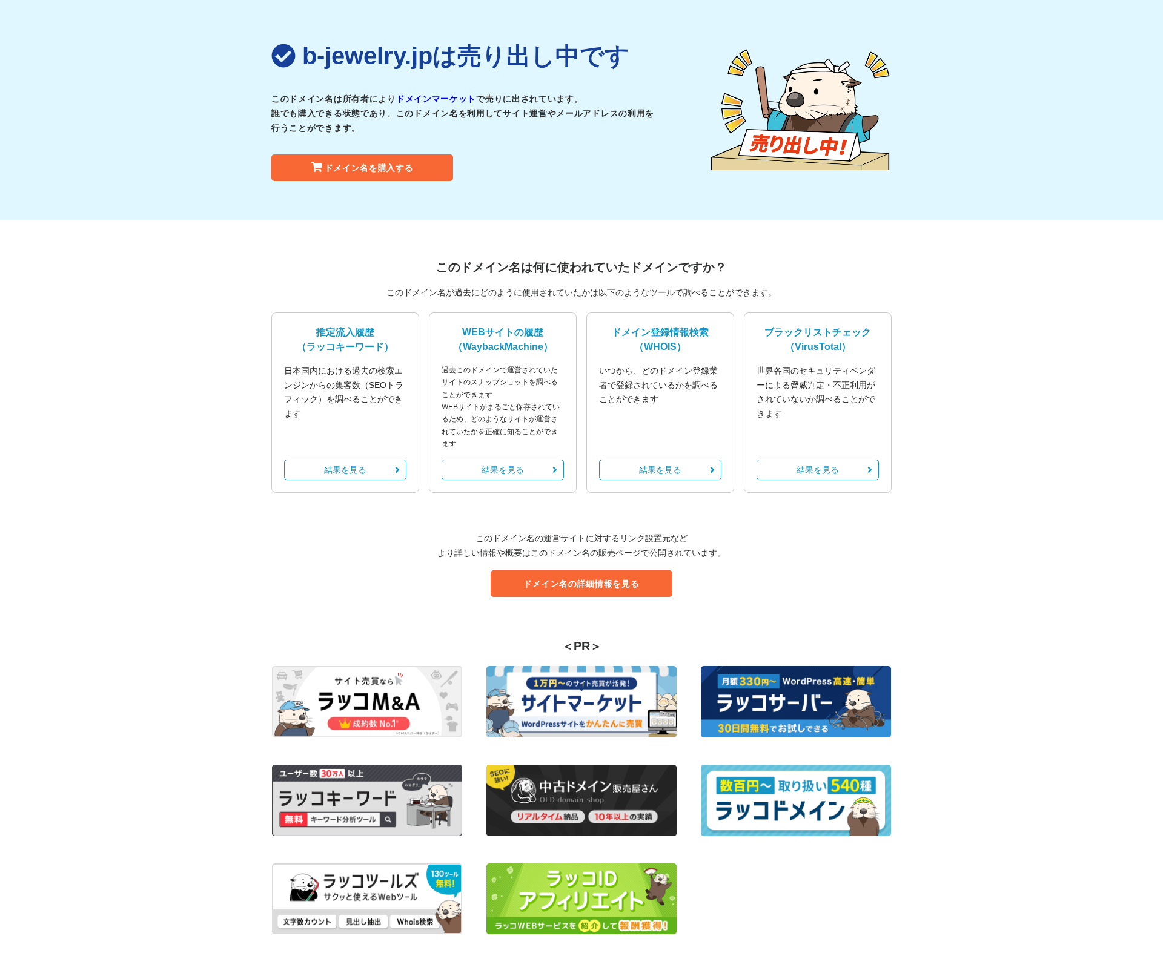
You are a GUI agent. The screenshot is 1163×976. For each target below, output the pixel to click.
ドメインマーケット (436, 99)
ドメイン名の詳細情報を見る (581, 584)
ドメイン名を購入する (369, 168)
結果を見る (345, 470)
